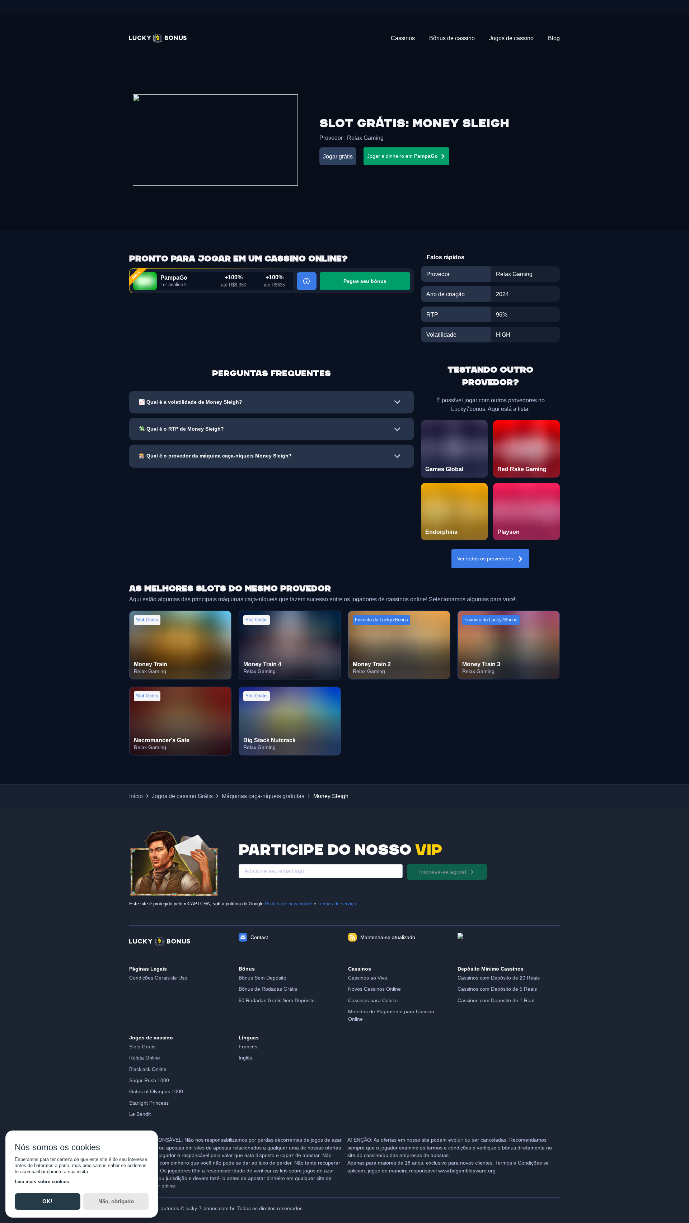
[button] (158, 38)
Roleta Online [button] (144, 1058)
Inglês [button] (245, 1058)
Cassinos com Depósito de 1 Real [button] (496, 1000)
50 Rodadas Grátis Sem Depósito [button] (277, 1000)
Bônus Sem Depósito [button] (262, 978)
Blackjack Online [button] (148, 1069)
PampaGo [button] (173, 277)
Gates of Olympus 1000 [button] (156, 1091)
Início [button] (136, 796)
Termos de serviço (337, 903)
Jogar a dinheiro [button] (402, 156)
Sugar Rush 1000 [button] (149, 1080)
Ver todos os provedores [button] (485, 558)
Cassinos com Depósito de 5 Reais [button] (497, 989)
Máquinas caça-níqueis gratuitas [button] (263, 796)
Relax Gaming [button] (365, 137)
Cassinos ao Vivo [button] (367, 978)
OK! (47, 1201)
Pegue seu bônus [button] (364, 281)
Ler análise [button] (171, 284)
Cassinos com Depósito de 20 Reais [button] (499, 978)
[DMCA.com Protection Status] (509, 941)
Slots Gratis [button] (142, 1046)
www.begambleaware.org (467, 1171)
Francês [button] (248, 1046)
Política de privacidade (288, 903)
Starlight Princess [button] (149, 1103)
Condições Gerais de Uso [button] (158, 978)
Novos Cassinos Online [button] (374, 989)
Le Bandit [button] (140, 1114)
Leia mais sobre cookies (42, 1181)
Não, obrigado (115, 1201)
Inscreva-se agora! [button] (442, 872)
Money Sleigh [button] (330, 796)
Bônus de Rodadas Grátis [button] (268, 989)
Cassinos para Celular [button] (373, 1000)
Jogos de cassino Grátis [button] (182, 796)
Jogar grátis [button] (338, 156)
